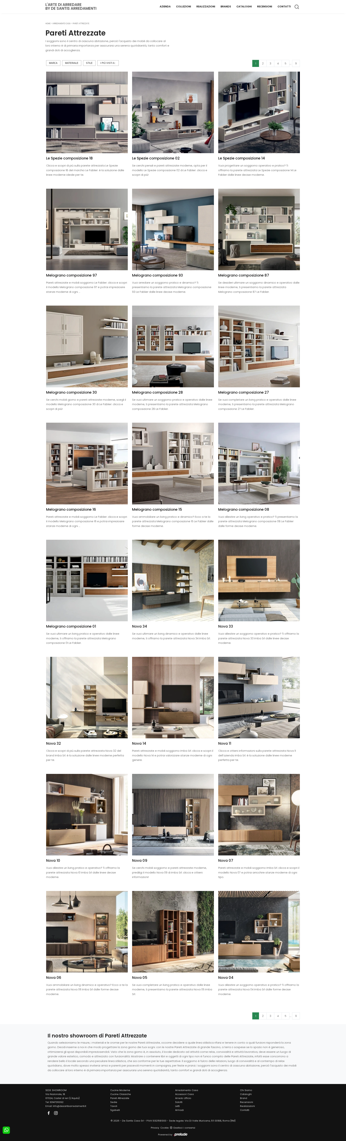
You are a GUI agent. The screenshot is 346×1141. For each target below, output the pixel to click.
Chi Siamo (246, 1090)
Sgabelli (115, 1110)
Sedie (113, 1102)
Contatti (284, 6)
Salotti (178, 1102)
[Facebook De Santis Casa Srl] (49, 1112)
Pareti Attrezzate (81, 23)
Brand (243, 1098)
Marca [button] (53, 63)
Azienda (165, 6)
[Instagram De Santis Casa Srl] (56, 1112)
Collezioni (183, 6)
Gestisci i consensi (184, 1127)
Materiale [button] (71, 63)
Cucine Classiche (120, 1094)
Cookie (164, 1127)
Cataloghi (244, 6)
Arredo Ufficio (183, 1098)
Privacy (155, 1127)
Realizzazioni (205, 6)
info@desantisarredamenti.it (69, 1106)
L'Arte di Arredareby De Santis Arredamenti (70, 6)
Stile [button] (89, 63)
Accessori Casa (184, 1094)
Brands (226, 6)
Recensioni (264, 6)
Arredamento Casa (61, 23)
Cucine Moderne (120, 1090)
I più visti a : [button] (108, 63)
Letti (177, 1106)
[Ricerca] (297, 6)
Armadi (179, 1110)
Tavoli (113, 1106)
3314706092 (56, 1102)
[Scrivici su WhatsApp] (6, 1130)
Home (47, 23)
